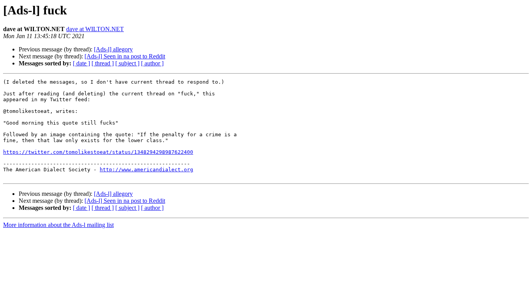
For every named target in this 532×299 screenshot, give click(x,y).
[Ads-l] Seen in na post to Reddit (125, 56)
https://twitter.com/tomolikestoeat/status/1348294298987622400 (98, 152)
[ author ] (152, 63)
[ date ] (81, 63)
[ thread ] (103, 63)
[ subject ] (127, 63)
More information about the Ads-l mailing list (58, 225)
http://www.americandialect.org (146, 169)
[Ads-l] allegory (113, 49)
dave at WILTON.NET (95, 29)
